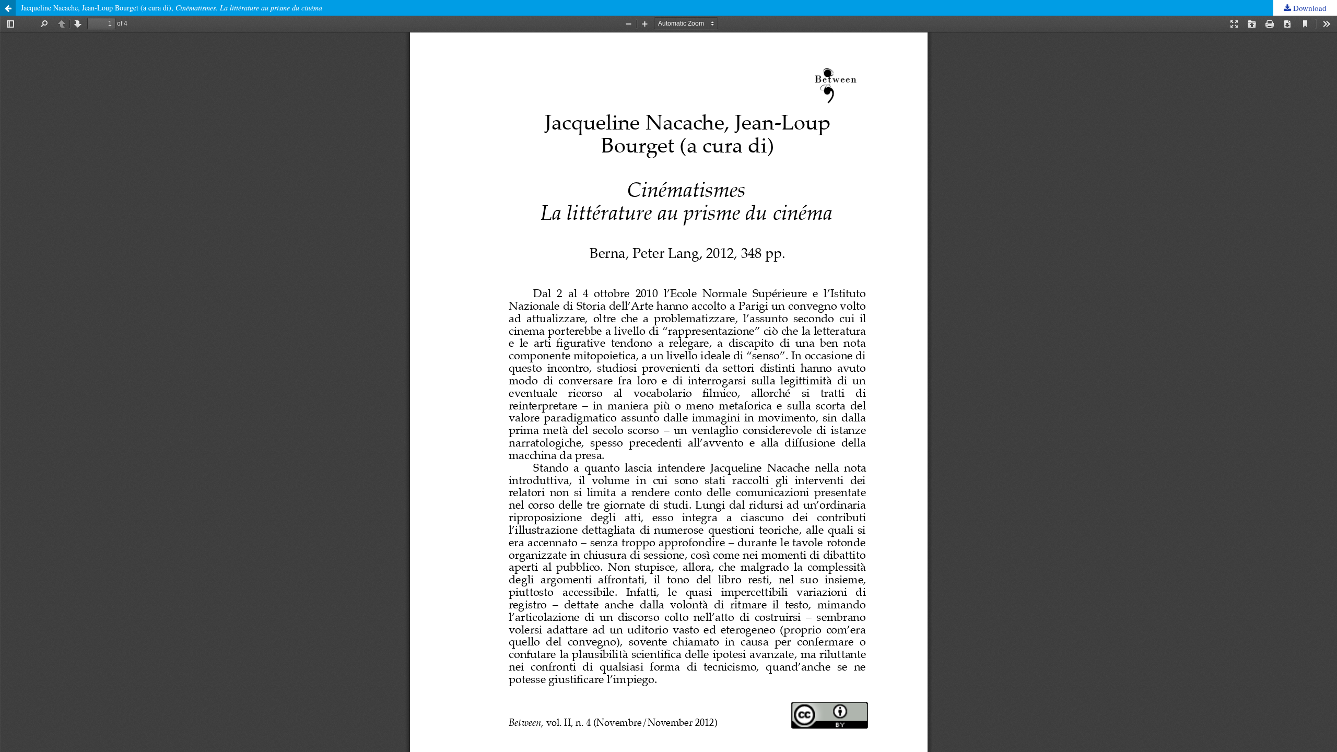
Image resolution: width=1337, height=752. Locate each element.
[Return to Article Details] (8, 8)
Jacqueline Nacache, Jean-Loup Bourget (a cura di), (171, 8)
